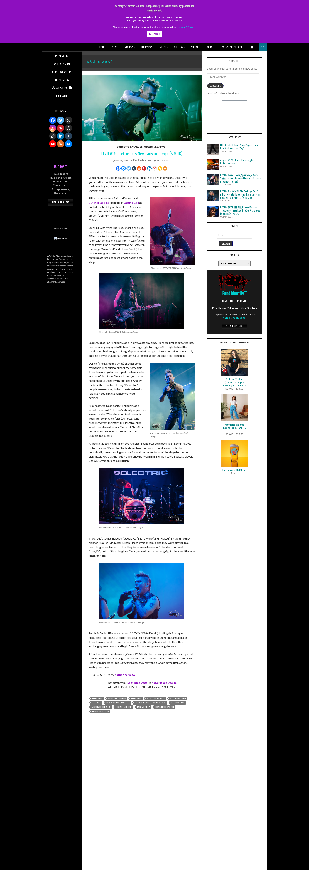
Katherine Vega (124, 674)
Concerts (123, 146)
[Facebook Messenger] (123, 168)
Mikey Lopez (143, 707)
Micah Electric (124, 707)
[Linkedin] (149, 168)
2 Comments (163, 160)
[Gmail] (154, 168)
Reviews (129, 47)
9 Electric (97, 698)
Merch (163, 47)
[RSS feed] (60, 143)
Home (102, 47)
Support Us (62, 87)
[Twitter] (128, 168)
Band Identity (234, 293)
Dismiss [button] (154, 33)
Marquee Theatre (101, 707)
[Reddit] (139, 168)
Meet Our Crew (60, 202)
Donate (211, 47)
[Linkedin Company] (60, 136)
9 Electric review (116, 698)
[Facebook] (118, 168)
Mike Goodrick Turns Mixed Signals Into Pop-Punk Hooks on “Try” (239, 147)
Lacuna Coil (131, 202)
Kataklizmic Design (232, 47)
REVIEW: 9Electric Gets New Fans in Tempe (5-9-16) (142, 154)
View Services (234, 325)
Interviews (147, 47)
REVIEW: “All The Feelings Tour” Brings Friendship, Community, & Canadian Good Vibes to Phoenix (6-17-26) (240, 194)
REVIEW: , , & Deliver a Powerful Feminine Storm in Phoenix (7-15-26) (240, 178)
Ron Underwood (164, 707)
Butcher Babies (99, 202)
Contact (195, 47)
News (115, 47)
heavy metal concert (118, 702)
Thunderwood (100, 711)
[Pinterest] (144, 168)
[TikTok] (52, 136)
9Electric (136, 698)
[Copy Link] (160, 168)
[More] (165, 168)
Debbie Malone (142, 160)
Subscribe (215, 86)
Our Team (178, 47)
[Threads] (68, 128)
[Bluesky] (68, 143)
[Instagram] (52, 128)
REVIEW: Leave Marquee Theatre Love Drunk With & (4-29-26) (240, 210)
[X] (68, 120)
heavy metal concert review (150, 702)
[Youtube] (52, 143)
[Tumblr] (134, 168)
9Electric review (155, 698)
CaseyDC (96, 702)
